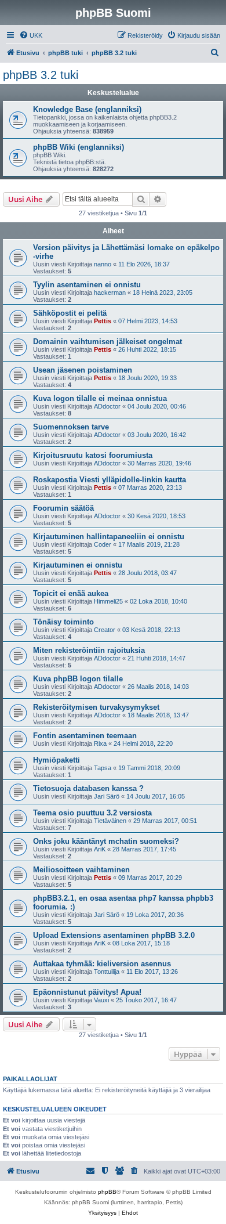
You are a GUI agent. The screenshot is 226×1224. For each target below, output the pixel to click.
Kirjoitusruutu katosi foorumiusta (92, 455)
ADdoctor (107, 406)
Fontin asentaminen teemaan (85, 735)
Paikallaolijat (30, 1078)
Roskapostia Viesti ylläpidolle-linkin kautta (109, 479)
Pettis (102, 320)
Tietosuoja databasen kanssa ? (88, 788)
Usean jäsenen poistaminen (82, 370)
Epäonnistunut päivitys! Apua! (87, 992)
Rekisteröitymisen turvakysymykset (96, 707)
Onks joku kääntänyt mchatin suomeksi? (106, 841)
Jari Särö (106, 796)
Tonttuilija (106, 971)
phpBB (107, 1192)
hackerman (110, 292)
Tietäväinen (110, 820)
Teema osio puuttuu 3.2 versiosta (92, 812)
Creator (104, 629)
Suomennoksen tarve (71, 427)
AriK (99, 849)
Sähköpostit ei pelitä (70, 313)
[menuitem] (30, 35)
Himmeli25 (108, 601)
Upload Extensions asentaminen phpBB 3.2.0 (114, 935)
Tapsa (102, 767)
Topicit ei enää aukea (70, 593)
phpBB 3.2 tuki (40, 74)
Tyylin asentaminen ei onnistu (87, 284)
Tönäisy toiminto (63, 622)
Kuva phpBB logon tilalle (78, 678)
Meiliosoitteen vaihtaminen (81, 869)
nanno (102, 264)
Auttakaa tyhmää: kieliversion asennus (102, 963)
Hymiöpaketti (56, 760)
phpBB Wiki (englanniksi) (78, 147)
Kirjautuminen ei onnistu (77, 565)
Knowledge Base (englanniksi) (87, 109)
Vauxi (101, 999)
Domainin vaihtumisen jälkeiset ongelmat (107, 341)
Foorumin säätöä (63, 508)
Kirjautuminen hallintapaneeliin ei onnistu (108, 536)
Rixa (100, 743)
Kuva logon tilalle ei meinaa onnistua (100, 398)
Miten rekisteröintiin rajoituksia (89, 650)
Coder (102, 544)
